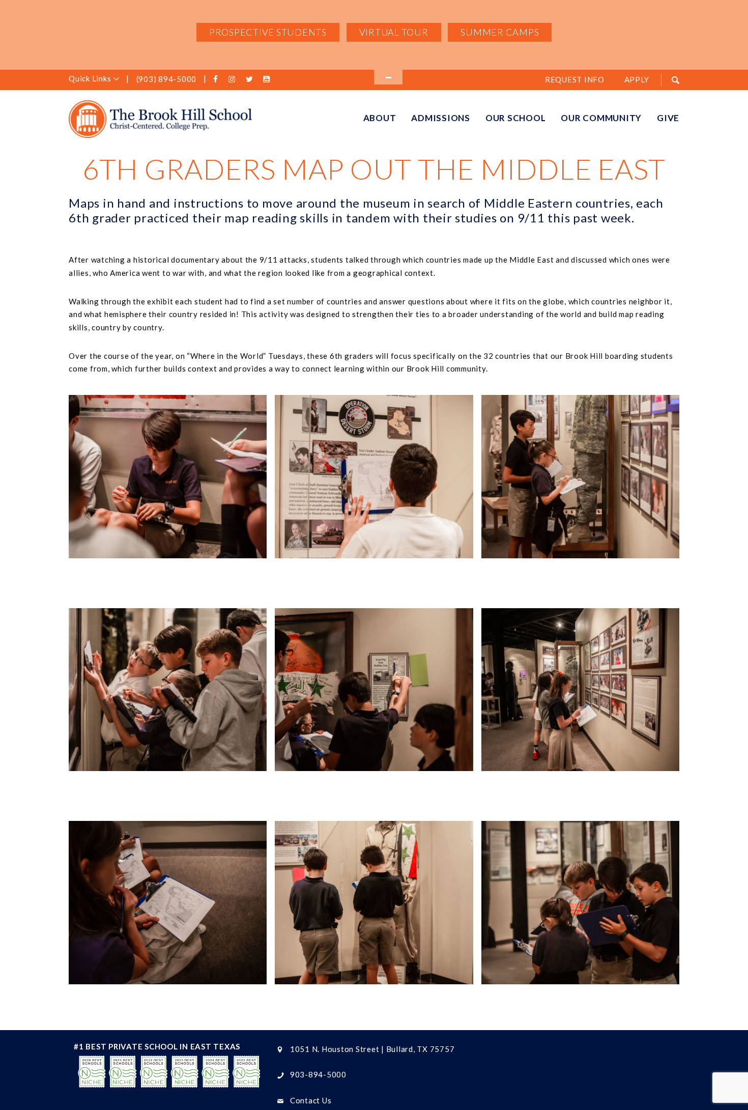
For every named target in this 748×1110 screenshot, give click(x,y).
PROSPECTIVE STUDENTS (268, 32)
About (379, 117)
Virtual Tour (393, 32)
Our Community (601, 117)
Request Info (575, 79)
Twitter (251, 79)
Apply (636, 79)
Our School (515, 117)
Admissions (440, 117)
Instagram (233, 79)
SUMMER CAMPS (500, 32)
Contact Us (311, 1100)
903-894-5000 (318, 1074)
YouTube (268, 79)
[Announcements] (388, 77)
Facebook (217, 79)
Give (668, 117)
